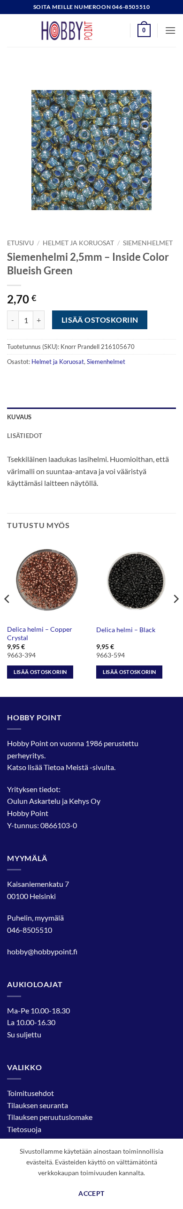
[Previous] (7, 617)
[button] (144, 30)
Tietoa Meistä (66, 767)
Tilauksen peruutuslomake (49, 1116)
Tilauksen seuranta (37, 1105)
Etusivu (20, 243)
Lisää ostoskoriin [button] (40, 672)
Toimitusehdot (30, 1092)
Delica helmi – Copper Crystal (39, 634)
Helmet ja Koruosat (78, 243)
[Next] (175, 617)
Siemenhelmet (148, 243)
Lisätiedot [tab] (25, 435)
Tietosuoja (24, 1129)
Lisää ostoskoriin (99, 320)
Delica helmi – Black (125, 630)
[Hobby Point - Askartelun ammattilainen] (76, 30)
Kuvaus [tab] (19, 417)
